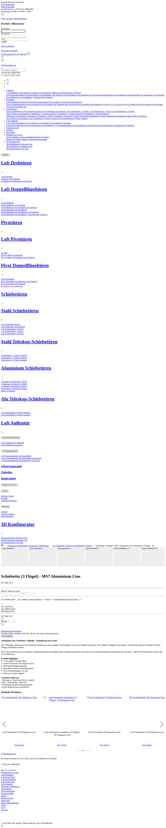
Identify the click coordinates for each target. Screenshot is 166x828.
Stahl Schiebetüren (14, 111)
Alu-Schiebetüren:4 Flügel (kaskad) (73, 118)
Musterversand (7, 798)
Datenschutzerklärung (10, 803)
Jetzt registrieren (7, 46)
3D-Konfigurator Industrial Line (19, 146)
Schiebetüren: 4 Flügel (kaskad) (96, 114)
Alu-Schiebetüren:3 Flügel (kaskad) (43, 118)
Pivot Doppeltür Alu (18, 107)
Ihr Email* (5, 28)
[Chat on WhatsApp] (28, 54)
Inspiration (10, 132)
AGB (3, 805)
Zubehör (9, 130)
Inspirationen (6, 789)
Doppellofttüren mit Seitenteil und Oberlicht (82, 95)
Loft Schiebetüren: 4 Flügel (123, 111)
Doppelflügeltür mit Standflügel (113, 95)
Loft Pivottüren (12, 102)
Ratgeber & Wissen (41, 137)
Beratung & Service (14, 135)
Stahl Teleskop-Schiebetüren (18, 114)
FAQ (3, 807)
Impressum (5, 800)
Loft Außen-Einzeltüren (16, 123)
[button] (76, 750)
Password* (5, 34)
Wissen (4, 796)
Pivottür (22, 102)
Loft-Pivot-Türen (8, 777)
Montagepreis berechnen (11, 631)
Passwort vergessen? (9, 51)
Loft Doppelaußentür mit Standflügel (39, 125)
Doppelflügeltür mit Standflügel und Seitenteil (145, 95)
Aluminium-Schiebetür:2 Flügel (66, 116)
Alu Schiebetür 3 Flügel (62, 546)
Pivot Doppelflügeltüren (16, 104)
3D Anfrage (21, 54)
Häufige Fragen (19, 137)
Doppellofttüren (32, 95)
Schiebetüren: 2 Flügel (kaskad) (43, 114)
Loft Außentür (12, 121)
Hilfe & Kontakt (7, 7)
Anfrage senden (28, 139)
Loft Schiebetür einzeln (32, 111)
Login (4, 42)
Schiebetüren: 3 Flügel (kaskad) (70, 114)
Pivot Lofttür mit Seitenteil (37, 102)
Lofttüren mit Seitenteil (40, 93)
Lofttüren (10, 90)
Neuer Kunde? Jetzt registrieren (14, 19)
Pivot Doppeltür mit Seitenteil (89, 104)
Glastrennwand (12, 128)
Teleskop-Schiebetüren (10, 786)
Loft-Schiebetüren (8, 779)
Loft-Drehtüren (7, 775)
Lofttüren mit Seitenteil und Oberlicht (65, 93)
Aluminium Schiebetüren (16, 116)
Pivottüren (10, 100)
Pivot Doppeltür (33, 104)
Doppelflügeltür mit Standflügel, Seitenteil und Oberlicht (29, 97)
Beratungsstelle (41, 139)
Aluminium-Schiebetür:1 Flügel (40, 116)
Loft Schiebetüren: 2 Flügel (77, 111)
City (3, 39)
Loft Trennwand (7, 782)
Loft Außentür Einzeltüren (60, 123)
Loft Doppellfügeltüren (16, 95)
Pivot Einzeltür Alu (131, 104)
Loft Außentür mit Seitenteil (38, 123)
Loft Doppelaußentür (15, 125)
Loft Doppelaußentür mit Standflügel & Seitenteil (75, 125)
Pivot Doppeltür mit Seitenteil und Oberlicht (58, 104)
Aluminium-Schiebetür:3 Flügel (93, 116)
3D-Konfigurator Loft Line (17, 149)
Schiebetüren (11, 109)
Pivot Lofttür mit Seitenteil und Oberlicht (65, 102)
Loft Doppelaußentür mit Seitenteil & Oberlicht (115, 125)
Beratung (10, 139)
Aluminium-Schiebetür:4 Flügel (119, 116)
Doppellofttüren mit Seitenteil (51, 95)
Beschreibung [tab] (7, 636)
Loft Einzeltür (25, 93)
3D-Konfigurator (8, 791)
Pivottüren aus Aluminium (112, 104)
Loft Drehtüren (12, 93)
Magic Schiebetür (140, 116)
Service (9, 137)
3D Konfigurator (8, 4)
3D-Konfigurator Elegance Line (19, 144)
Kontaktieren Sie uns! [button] (10, 772)
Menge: (4, 621)
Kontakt (29, 137)
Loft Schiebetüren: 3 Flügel (100, 111)
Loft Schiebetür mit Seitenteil (54, 111)
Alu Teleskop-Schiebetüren (17, 118)
